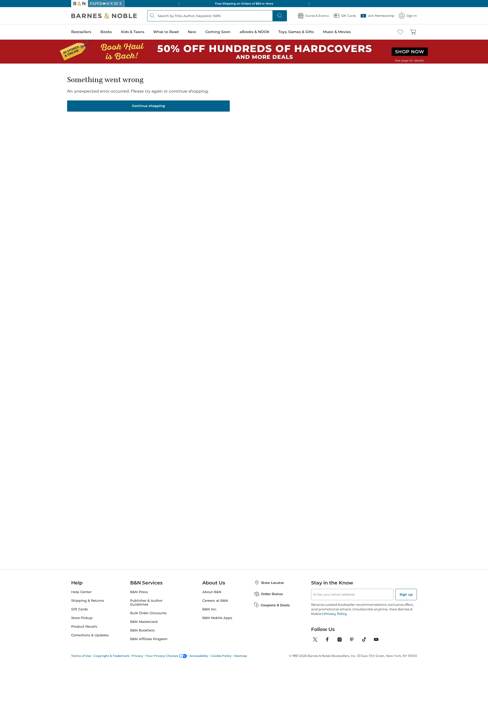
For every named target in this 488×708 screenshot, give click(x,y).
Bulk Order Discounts (148, 613)
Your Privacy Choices (162, 656)
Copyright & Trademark (111, 656)
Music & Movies (337, 31)
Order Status (272, 594)
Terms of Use (81, 656)
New (192, 31)
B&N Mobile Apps (217, 618)
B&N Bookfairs (142, 630)
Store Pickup (82, 618)
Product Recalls (84, 626)
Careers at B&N (215, 600)
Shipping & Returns (87, 600)
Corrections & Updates (90, 635)
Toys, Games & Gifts (296, 31)
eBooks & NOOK (254, 31)
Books (106, 31)
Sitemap (240, 656)
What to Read (166, 31)
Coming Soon (218, 31)
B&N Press (139, 592)
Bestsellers (81, 31)
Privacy (137, 656)
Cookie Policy (221, 656)
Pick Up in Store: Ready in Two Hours (244, 3)
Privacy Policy (335, 614)
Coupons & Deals (275, 605)
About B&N (211, 592)
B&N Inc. (209, 609)
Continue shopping (148, 106)
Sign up (406, 594)
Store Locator (272, 583)
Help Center (81, 592)
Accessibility (198, 656)
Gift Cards (79, 609)
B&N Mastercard (144, 622)
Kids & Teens (132, 31)
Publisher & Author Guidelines (146, 602)
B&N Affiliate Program (148, 639)
